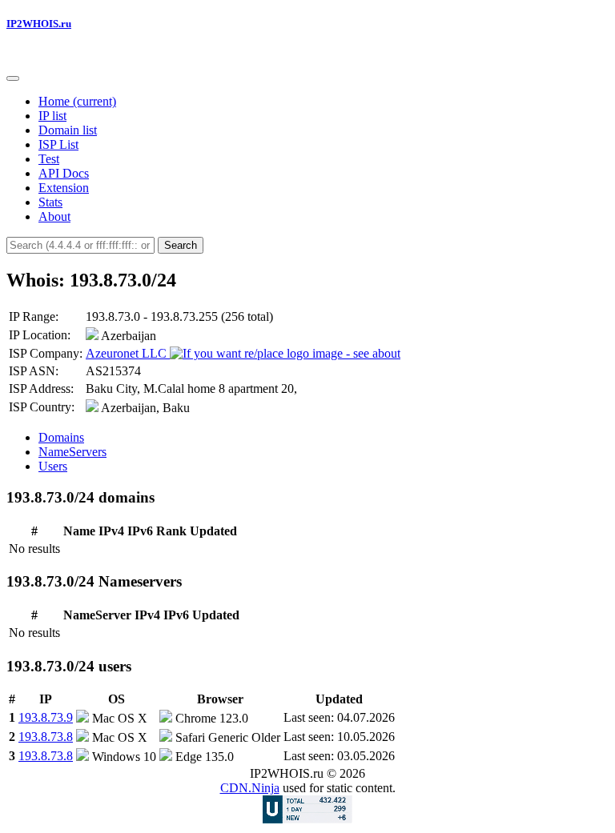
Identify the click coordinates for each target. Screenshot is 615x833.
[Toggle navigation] (12, 78)
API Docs (63, 173)
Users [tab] (52, 466)
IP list (52, 115)
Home (77, 101)
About (54, 216)
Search (180, 245)
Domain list (67, 130)
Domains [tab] (61, 437)
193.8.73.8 (45, 736)
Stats (50, 202)
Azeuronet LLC (128, 353)
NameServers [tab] (72, 452)
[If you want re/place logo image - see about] (285, 353)
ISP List (58, 144)
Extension (63, 187)
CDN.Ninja (249, 788)
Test (48, 159)
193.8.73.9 (45, 717)
